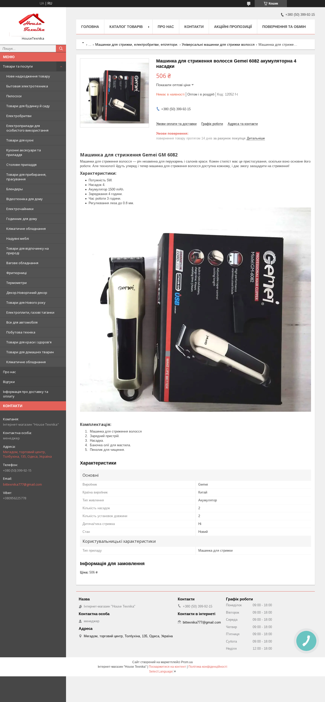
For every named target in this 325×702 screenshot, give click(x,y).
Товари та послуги (18, 66)
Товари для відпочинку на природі (27, 250)
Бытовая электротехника (27, 86)
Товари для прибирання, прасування (26, 176)
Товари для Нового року (25, 302)
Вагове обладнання (22, 263)
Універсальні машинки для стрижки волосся (218, 44)
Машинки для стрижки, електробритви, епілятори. (136, 44)
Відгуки (9, 381)
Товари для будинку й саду (28, 106)
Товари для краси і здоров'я (29, 342)
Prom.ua (187, 662)
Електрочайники (20, 208)
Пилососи (14, 96)
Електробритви (18, 116)
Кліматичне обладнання (26, 228)
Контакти (194, 27)
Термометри (16, 282)
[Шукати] (61, 48)
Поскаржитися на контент (167, 666)
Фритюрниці (16, 272)
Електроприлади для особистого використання (27, 128)
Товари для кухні (20, 140)
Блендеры (14, 189)
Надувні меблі (17, 238)
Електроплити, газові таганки (30, 312)
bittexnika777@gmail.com (22, 484)
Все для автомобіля (22, 322)
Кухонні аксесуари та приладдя (23, 152)
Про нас (9, 372)
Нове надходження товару (28, 76)
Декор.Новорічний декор (26, 292)
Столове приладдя (21, 164)
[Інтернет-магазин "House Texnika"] (33, 23)
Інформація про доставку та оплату (25, 393)
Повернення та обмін (284, 27)
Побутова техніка (20, 332)
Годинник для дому (21, 218)
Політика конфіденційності (207, 666)
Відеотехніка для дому (24, 199)
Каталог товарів (126, 27)
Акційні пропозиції (233, 27)
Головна (90, 27)
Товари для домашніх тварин (30, 352)
